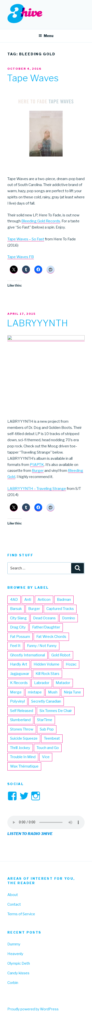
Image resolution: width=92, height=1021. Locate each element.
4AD (14, 599)
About (12, 895)
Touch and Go (48, 748)
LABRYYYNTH (37, 323)
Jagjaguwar (19, 673)
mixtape (35, 692)
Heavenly (15, 954)
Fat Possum (20, 636)
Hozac (71, 664)
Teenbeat (52, 738)
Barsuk (16, 608)
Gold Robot (60, 655)
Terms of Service (21, 914)
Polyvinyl (17, 701)
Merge (16, 692)
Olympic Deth (18, 963)
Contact (14, 904)
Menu (48, 36)
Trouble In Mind (23, 757)
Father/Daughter (46, 627)
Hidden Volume (46, 664)
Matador (63, 683)
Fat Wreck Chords (51, 636)
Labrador (41, 683)
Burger (38, 470)
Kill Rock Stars (47, 673)
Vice (46, 757)
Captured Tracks (60, 608)
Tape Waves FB (20, 257)
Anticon (44, 599)
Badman (64, 599)
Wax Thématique (24, 766)
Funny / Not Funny (42, 646)
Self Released (21, 710)
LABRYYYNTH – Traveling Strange (36, 488)
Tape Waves (33, 77)
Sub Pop (47, 729)
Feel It (15, 646)
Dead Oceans (44, 618)
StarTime (44, 720)
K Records (19, 683)
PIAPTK (37, 464)
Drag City (18, 627)
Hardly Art (18, 664)
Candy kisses (18, 973)
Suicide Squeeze (24, 738)
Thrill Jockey (20, 748)
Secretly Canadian (46, 701)
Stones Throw (21, 729)
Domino (68, 618)
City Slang (18, 618)
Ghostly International (27, 655)
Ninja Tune (72, 692)
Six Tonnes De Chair (55, 710)
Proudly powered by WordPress (33, 1009)
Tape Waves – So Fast (25, 239)
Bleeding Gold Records (40, 221)
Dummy (13, 944)
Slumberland (20, 720)
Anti (27, 599)
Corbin (12, 982)
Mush (52, 692)
